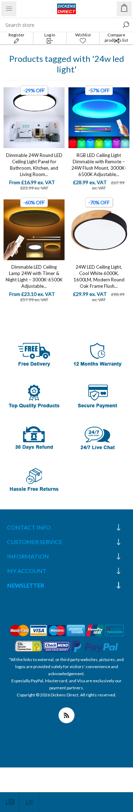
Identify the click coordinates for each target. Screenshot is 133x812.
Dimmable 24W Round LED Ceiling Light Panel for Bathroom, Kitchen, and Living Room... (34, 164)
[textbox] (59, 25)
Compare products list (116, 37)
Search (126, 25)
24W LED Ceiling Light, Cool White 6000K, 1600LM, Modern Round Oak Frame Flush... (98, 276)
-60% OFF (34, 202)
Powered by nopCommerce (66, 702)
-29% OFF (34, 90)
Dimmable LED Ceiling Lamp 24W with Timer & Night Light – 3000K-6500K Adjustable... (34, 276)
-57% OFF (99, 90)
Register (16, 34)
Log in (49, 34)
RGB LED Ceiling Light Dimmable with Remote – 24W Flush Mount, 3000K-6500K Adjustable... (98, 164)
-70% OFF (99, 202)
